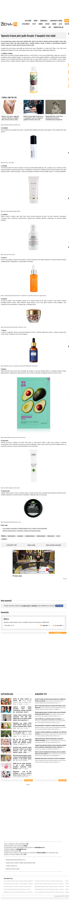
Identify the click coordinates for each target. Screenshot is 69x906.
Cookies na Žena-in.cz (11, 866)
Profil (44, 27)
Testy (34, 24)
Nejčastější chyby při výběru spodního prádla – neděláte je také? (50, 886)
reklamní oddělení (41, 853)
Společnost (26, 24)
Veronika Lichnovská (55, 545)
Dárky (36, 21)
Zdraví (54, 24)
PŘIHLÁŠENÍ (34, 606)
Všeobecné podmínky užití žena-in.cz (15, 860)
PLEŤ (58, 536)
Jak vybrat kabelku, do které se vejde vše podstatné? (17, 886)
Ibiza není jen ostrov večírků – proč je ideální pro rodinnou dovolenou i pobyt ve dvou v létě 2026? (19, 884)
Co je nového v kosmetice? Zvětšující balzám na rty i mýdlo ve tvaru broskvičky (25, 528)
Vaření (40, 24)
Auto (60, 24)
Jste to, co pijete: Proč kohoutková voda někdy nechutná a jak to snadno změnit (50, 892)
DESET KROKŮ (11, 536)
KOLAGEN (20, 536)
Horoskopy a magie (56, 21)
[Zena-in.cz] (10, 24)
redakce (25, 846)
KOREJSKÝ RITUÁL (30, 536)
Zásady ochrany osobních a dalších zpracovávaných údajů (20, 863)
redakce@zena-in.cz (39, 847)
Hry (50, 27)
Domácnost (44, 21)
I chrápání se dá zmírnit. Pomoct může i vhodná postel (49, 881)
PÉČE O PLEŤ (51, 536)
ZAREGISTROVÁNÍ (25, 606)
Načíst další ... (57, 633)
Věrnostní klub (58, 27)
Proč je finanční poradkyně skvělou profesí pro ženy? (17, 889)
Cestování (28, 21)
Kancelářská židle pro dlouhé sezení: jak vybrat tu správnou (50, 889)
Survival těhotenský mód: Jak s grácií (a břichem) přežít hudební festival (19, 881)
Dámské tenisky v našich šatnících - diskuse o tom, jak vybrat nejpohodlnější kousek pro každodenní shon (50, 884)
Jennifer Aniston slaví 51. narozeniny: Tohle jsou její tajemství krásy (22, 531)
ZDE (27, 844)
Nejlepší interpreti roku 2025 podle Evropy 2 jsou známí (18, 892)
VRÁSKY (4, 539)
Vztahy (47, 24)
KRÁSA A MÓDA (41, 536)
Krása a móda (31, 545)
